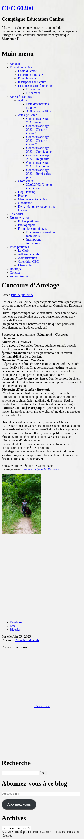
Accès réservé (19, 276)
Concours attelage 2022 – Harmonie (37, 164)
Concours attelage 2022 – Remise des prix (38, 173)
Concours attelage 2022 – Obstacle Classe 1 (37, 129)
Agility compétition (38, 111)
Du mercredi (34, 89)
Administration (27, 258)
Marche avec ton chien (32, 199)
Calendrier (16, 214)
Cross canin (25, 181)
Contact (15, 272)
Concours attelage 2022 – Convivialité (39, 149)
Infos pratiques (19, 247)
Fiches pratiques (28, 221)
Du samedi (33, 93)
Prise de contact (28, 78)
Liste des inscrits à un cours (35, 85)
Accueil (15, 63)
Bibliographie (26, 225)
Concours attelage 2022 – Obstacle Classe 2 (37, 140)
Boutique (16, 269)
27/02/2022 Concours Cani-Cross (40, 186)
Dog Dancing (26, 192)
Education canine (21, 67)
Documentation (20, 217)
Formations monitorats (32, 228)
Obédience (25, 203)
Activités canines (21, 96)
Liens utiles (25, 265)
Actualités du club (27, 640)
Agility (22, 100)
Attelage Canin (27, 115)
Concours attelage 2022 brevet (37, 120)
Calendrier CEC (28, 261)
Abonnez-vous (19, 804)
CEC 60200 (17, 8)
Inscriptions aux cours (32, 82)
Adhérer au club (28, 254)
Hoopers (23, 195)
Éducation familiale (30, 74)
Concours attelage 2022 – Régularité (37, 157)
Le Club (23, 250)
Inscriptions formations (33, 241)
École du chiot (27, 71)
